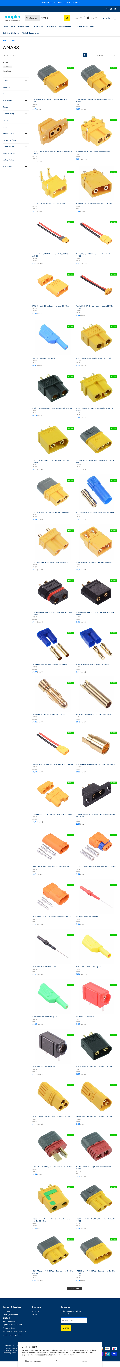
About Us (35, 1311)
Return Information (10, 1321)
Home (5, 41)
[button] (85, 55)
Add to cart (54, 94)
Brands (34, 1315)
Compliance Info (8, 1345)
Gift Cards (6, 1318)
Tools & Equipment (30, 33)
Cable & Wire (8, 26)
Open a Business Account (12, 1325)
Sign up (66, 1328)
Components (64, 26)
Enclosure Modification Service (14, 1331)
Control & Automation (84, 26)
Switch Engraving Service (12, 1335)
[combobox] (52, 18)
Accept (59, 1361)
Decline (84, 1361)
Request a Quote (9, 1328)
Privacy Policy (69, 1355)
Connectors (23, 26)
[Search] (67, 18)
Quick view (71, 63)
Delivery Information (10, 1315)
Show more (74, 1288)
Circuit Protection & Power (44, 26)
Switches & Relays (10, 33)
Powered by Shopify (10, 1353)
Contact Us (7, 1311)
